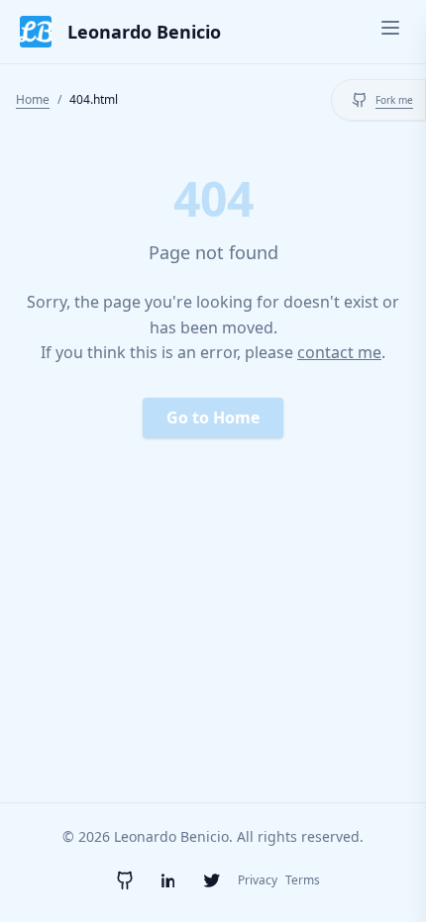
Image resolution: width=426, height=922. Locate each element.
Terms (302, 880)
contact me (339, 352)
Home (33, 99)
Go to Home (213, 417)
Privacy (257, 880)
